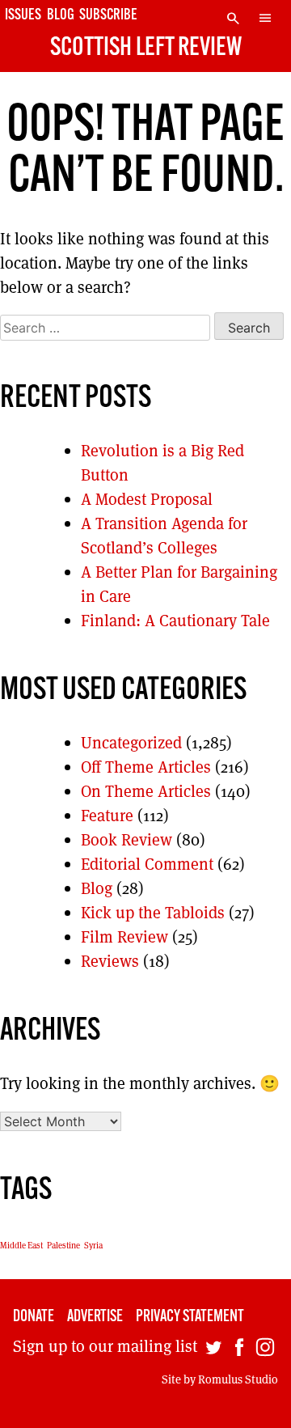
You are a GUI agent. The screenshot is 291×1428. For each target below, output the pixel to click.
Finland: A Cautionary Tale (175, 620)
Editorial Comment (147, 864)
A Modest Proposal (147, 499)
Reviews (110, 961)
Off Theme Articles (146, 767)
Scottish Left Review (146, 48)
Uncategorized (131, 742)
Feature (107, 815)
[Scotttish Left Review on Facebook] (239, 1350)
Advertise (95, 1317)
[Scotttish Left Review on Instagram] (265, 1350)
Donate (33, 1317)
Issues (23, 15)
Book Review (126, 839)
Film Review (124, 936)
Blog (60, 15)
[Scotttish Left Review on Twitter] (213, 1350)
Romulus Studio (238, 1379)
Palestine (63, 1245)
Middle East (21, 1245)
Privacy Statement (190, 1317)
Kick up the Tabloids (153, 912)
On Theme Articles (146, 791)
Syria (93, 1245)
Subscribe (108, 15)
